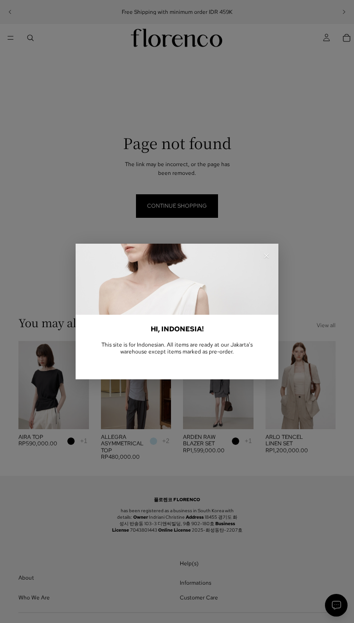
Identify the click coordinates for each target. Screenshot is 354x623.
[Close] (266, 255)
